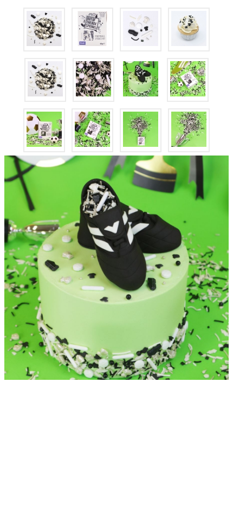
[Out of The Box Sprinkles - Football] (44, 29)
